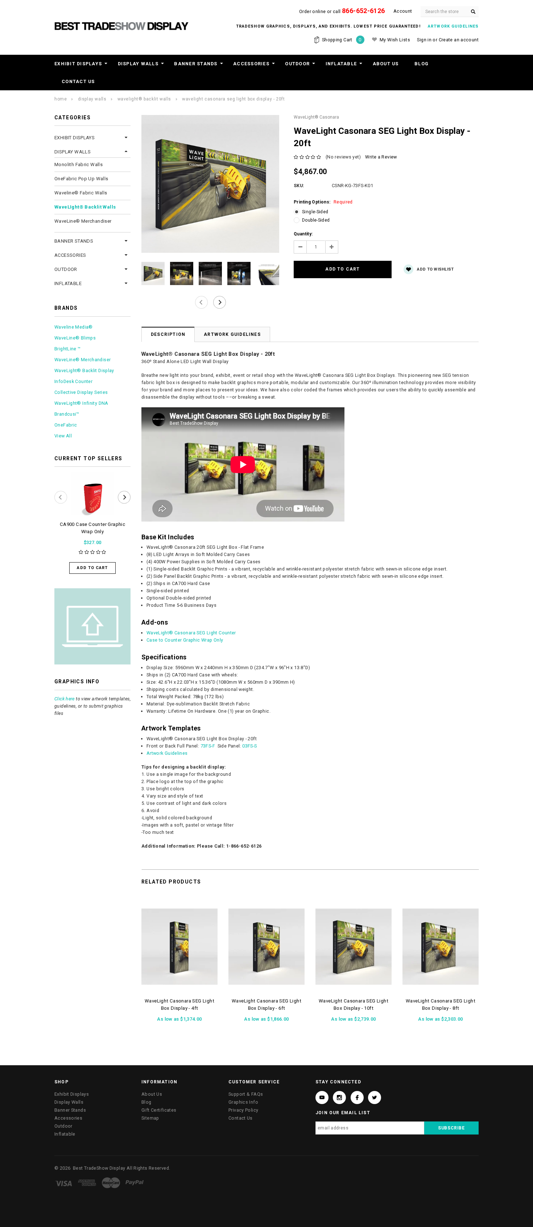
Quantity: (303, 233)
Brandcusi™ (66, 414)
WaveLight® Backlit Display (84, 370)
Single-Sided (315, 211)
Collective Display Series (81, 392)
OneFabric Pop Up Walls (81, 178)
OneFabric (65, 425)
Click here (64, 698)
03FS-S (249, 746)
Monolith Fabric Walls (78, 164)
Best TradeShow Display (99, 1168)
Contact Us (78, 81)
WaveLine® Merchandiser (83, 221)
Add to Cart (92, 567)
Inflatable (341, 63)
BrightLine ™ (67, 348)
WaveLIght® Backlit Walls (144, 99)
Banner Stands (195, 63)
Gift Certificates (158, 1110)
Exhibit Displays (78, 63)
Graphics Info (243, 1102)
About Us (386, 63)
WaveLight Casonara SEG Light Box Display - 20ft (233, 99)
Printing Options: (323, 202)
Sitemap (150, 1118)
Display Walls (138, 63)
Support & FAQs (245, 1094)
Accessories (251, 63)
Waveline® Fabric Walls (80, 192)
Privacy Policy (243, 1110)
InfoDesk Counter (73, 381)
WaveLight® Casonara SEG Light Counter (191, 632)
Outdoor (297, 63)
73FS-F (208, 746)
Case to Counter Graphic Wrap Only (184, 640)
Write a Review (381, 157)
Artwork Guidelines (232, 334)
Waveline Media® (73, 327)
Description (168, 334)
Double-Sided (316, 220)
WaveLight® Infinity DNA (81, 403)
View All (63, 435)
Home (60, 99)
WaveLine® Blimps (75, 338)
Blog (421, 63)
